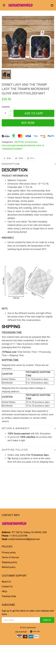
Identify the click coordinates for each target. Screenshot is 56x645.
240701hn (19, 142)
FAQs (4, 591)
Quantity (6, 106)
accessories (31, 142)
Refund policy (9, 567)
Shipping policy (9, 562)
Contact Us (7, 586)
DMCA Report (21, 632)
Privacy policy (9, 552)
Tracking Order (9, 596)
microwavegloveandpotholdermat (18, 145)
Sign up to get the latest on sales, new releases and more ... (28, 612)
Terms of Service (10, 557)
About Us (6, 581)
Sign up (47, 620)
